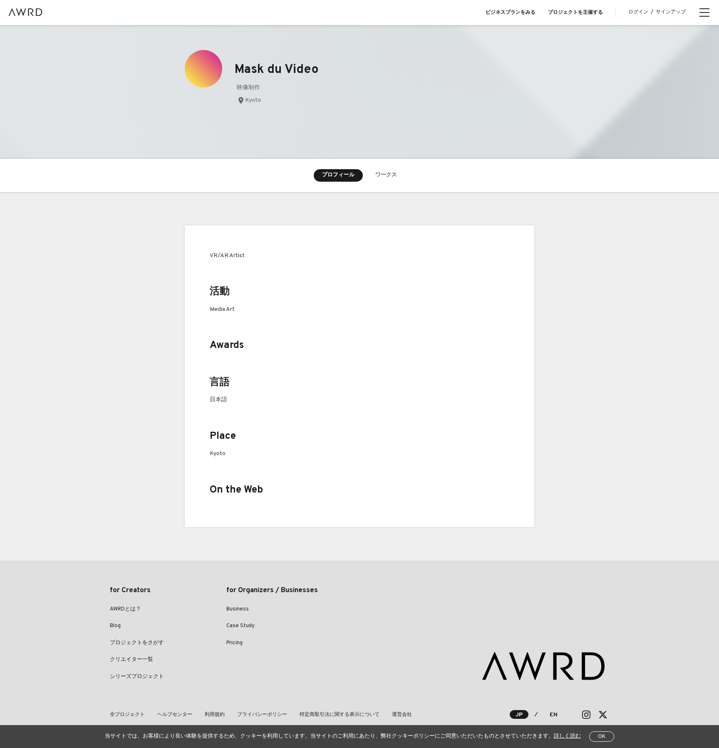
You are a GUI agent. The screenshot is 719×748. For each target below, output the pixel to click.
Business (237, 609)
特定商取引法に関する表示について (339, 714)
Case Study (240, 626)
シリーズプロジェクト (137, 676)
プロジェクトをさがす (137, 643)
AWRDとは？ (125, 609)
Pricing (234, 643)
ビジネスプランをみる (511, 12)
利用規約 (215, 714)
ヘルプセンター (174, 714)
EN (554, 714)
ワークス (386, 175)
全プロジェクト (127, 714)
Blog (115, 626)
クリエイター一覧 (131, 659)
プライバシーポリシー (262, 714)
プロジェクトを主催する (575, 12)
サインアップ (671, 12)
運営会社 (402, 714)
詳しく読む (567, 736)
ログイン (638, 12)
